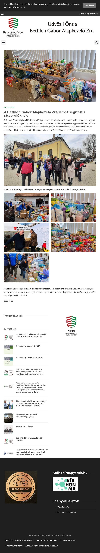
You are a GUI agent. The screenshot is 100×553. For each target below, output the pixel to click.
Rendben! (89, 5)
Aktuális (9, 107)
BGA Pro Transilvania (67, 512)
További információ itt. (15, 7)
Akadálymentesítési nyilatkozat (42, 546)
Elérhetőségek (68, 541)
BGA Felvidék (63, 507)
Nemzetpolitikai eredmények (19, 541)
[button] (2, 13)
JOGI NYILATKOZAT (13, 546)
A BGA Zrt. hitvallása (47, 541)
